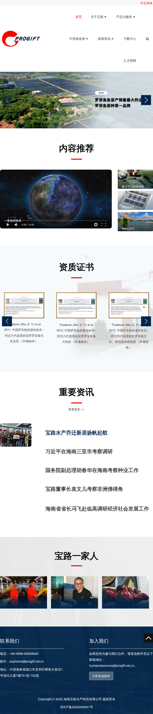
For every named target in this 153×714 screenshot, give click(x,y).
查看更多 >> (76, 409)
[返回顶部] (148, 638)
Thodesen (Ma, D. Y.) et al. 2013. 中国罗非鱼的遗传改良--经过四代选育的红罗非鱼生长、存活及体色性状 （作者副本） (129, 336)
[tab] (97, 432)
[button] (146, 100)
